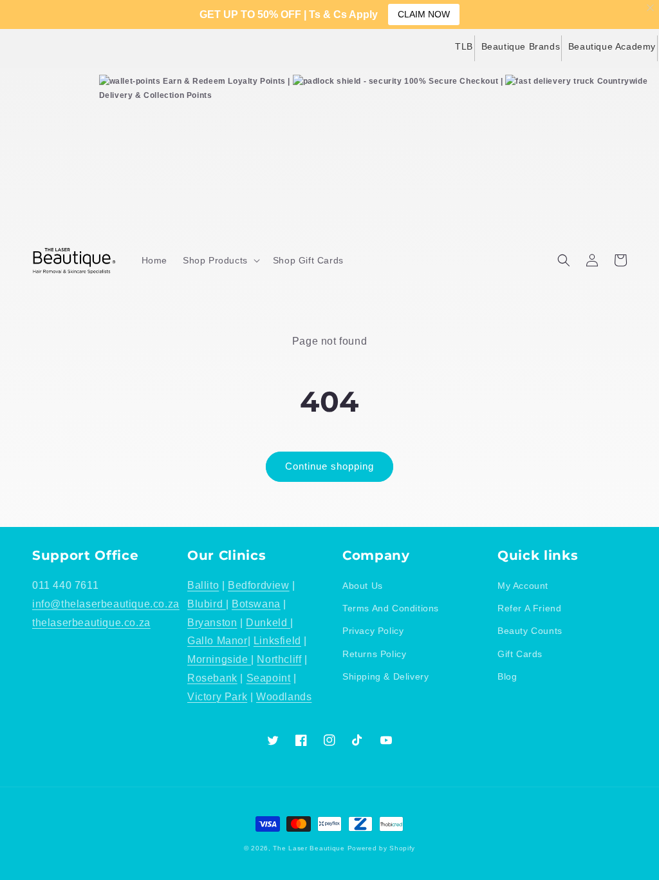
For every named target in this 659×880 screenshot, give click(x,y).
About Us (362, 585)
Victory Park (217, 696)
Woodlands (283, 696)
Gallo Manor (217, 640)
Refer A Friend (529, 608)
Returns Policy (374, 654)
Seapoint (268, 678)
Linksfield (277, 640)
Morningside (219, 659)
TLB (464, 46)
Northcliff (279, 659)
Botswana (256, 603)
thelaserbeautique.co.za (91, 622)
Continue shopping (329, 466)
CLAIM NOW (424, 14)
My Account (522, 585)
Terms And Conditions (390, 608)
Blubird (206, 603)
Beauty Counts (529, 631)
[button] (220, 260)
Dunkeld (268, 622)
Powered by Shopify (382, 848)
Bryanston (212, 622)
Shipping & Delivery (385, 676)
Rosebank (212, 678)
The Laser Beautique (308, 848)
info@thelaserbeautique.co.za (106, 603)
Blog (507, 676)
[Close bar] (651, 8)
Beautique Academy (612, 46)
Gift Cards (520, 654)
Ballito (203, 585)
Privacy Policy (373, 631)
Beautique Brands (521, 46)
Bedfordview (259, 585)
